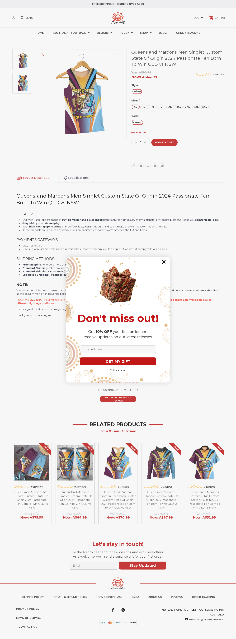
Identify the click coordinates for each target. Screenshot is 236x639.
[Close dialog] (163, 261)
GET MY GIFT (118, 361)
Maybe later (118, 369)
